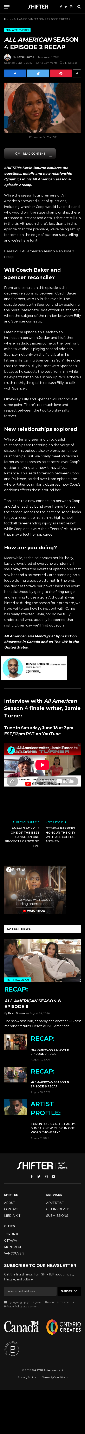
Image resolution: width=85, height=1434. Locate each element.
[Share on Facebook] (15, 73)
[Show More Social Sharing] (77, 73)
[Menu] (6, 6)
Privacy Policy (13, 1306)
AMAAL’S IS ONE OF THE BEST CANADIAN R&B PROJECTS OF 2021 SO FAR (22, 837)
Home (7, 19)
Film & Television (17, 30)
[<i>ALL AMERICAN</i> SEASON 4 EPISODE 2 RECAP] (42, 108)
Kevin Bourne (25, 57)
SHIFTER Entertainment (47, 1370)
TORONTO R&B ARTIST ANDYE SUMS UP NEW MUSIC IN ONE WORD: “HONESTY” (54, 1117)
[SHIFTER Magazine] (38, 6)
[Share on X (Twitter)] (38, 73)
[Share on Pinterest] (61, 73)
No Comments (48, 62)
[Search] (79, 6)
